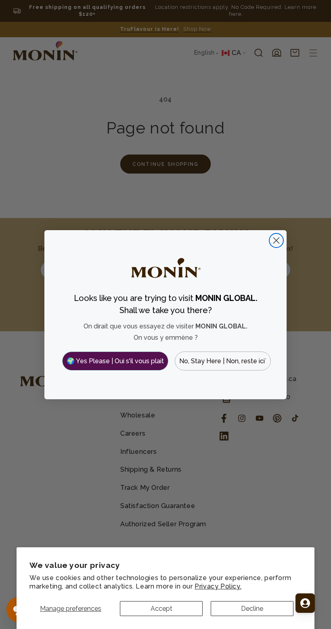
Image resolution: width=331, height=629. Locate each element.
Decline (252, 608)
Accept (161, 608)
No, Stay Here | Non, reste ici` (222, 361)
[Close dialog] (276, 240)
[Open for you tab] (305, 603)
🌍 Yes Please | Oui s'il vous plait (115, 361)
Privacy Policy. (218, 586)
